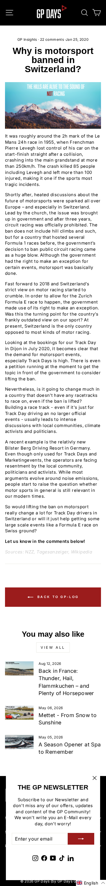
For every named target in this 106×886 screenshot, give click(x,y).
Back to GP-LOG (57, 597)
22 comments (52, 39)
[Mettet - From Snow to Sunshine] (19, 713)
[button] (91, 883)
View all (53, 647)
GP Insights (27, 39)
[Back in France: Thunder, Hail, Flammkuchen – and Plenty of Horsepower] (19, 668)
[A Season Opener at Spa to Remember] (19, 742)
